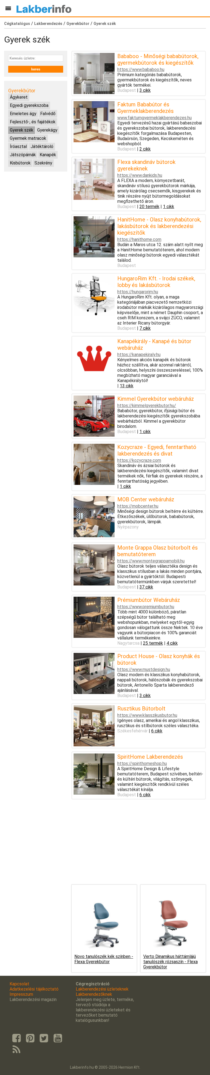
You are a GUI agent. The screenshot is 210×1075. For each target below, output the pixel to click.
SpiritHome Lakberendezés (150, 756)
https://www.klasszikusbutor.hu (147, 715)
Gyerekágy (47, 130)
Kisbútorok (20, 163)
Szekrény (43, 163)
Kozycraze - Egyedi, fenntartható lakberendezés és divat (156, 450)
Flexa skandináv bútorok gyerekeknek (146, 165)
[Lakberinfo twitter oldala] (44, 1038)
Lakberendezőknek (94, 994)
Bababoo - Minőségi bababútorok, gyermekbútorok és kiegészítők (158, 59)
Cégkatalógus (17, 23)
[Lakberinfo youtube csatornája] (58, 1038)
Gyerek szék (105, 23)
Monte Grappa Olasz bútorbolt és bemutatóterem (157, 551)
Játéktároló (42, 146)
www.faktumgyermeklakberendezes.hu (154, 117)
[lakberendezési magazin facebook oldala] (16, 1038)
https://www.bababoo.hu (140, 69)
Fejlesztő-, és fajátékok (33, 121)
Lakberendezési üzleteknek (102, 989)
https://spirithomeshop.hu (142, 763)
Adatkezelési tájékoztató (34, 989)
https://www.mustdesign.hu (143, 669)
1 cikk (168, 206)
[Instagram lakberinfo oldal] (30, 1038)
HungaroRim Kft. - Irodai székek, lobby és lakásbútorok (156, 281)
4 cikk (172, 643)
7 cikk (145, 328)
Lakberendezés (48, 23)
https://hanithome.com (139, 239)
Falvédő (48, 113)
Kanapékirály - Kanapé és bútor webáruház (154, 344)
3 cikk (145, 90)
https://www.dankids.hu (139, 175)
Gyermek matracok (28, 138)
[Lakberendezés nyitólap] (43, 8)
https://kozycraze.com (139, 460)
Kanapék (48, 154)
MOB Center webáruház (145, 499)
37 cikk (146, 587)
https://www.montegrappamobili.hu (151, 561)
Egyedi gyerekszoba (29, 105)
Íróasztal (18, 146)
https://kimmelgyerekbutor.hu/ (146, 405)
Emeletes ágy (23, 113)
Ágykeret (19, 97)
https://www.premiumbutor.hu (145, 606)
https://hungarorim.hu (137, 291)
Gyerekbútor (77, 23)
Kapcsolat (19, 983)
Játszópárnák (23, 154)
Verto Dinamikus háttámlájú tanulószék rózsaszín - (170, 961)
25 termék (153, 643)
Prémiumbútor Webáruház (148, 600)
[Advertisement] (35, 203)
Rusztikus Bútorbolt (141, 708)
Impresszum (21, 994)
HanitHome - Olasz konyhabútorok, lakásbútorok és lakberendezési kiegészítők (159, 226)
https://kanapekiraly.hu (139, 354)
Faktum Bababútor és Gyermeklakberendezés (145, 107)
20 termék (149, 206)
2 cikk (145, 149)
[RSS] (16, 1050)
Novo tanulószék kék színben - (103, 959)
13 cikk (126, 385)
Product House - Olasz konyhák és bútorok (158, 659)
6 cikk (156, 730)
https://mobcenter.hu (137, 506)
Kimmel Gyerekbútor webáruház (155, 399)
